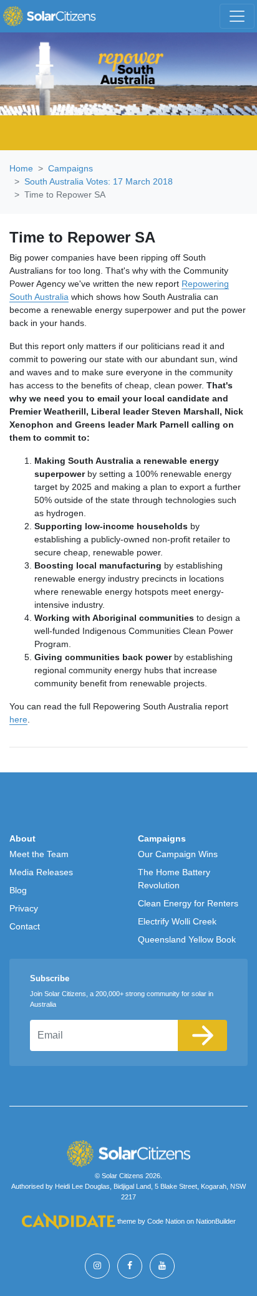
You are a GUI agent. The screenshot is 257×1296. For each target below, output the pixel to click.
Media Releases (41, 872)
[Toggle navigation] (237, 16)
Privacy (23, 908)
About (22, 838)
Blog (18, 890)
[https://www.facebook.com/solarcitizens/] (129, 1266)
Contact (24, 926)
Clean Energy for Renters (188, 903)
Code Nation (166, 1221)
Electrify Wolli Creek (177, 921)
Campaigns (70, 168)
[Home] (49, 16)
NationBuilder (216, 1221)
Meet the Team (39, 854)
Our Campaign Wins (178, 854)
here (18, 719)
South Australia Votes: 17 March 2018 (98, 181)
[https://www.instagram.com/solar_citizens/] (97, 1266)
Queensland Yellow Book (187, 939)
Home (21, 168)
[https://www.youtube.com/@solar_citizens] (162, 1266)
